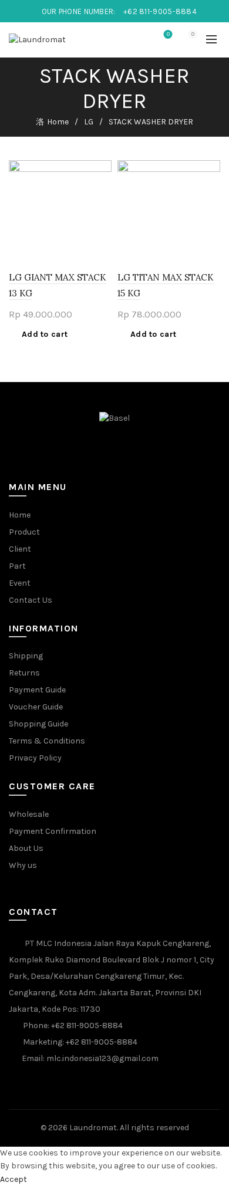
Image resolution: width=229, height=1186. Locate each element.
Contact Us (30, 600)
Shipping (26, 656)
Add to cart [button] (45, 334)
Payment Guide (37, 690)
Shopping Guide (38, 724)
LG (88, 122)
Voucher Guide (36, 707)
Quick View (101, 211)
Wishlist (168, 34)
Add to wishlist (101, 170)
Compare (101, 191)
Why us (23, 865)
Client (20, 549)
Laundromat (93, 1128)
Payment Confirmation (52, 831)
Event (20, 583)
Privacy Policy (35, 758)
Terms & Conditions (47, 741)
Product (24, 532)
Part (17, 566)
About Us (26, 848)
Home (58, 122)
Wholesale (29, 814)
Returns (24, 673)
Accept (13, 1179)
